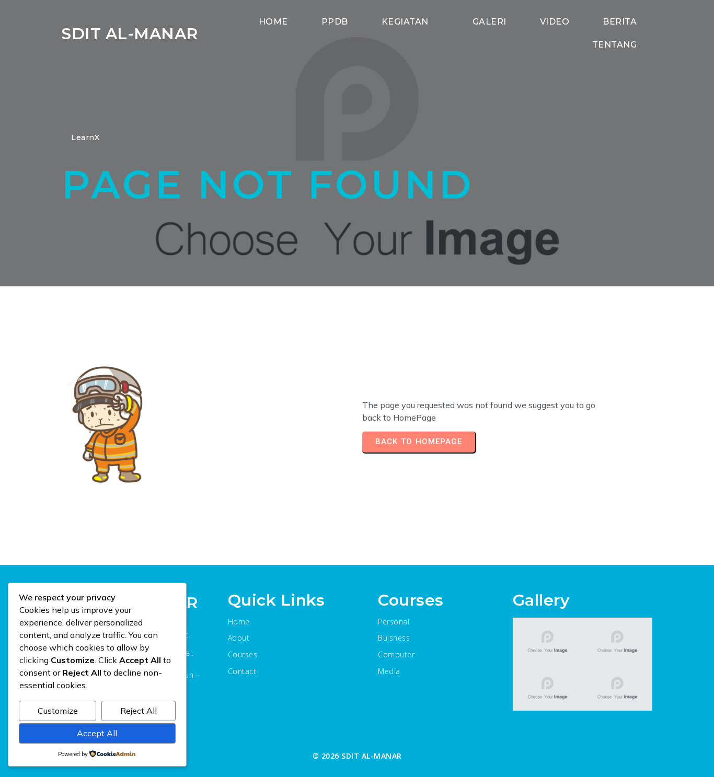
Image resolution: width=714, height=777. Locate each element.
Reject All (138, 710)
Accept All (97, 733)
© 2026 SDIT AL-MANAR (357, 756)
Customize (58, 710)
